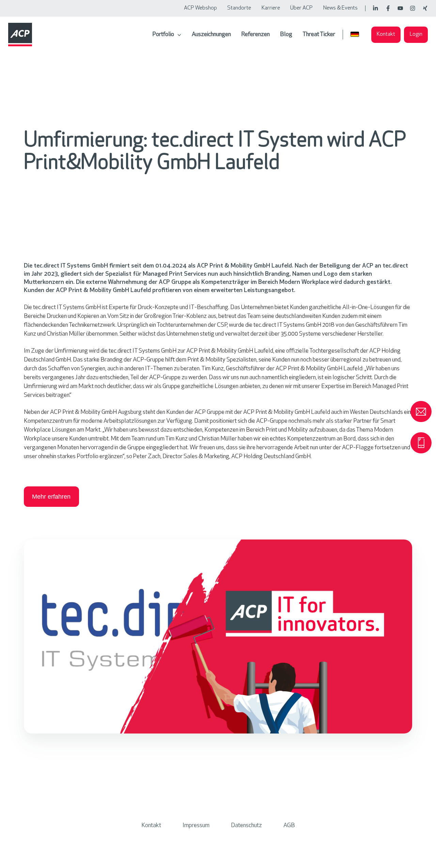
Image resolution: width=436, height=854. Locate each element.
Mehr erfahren (51, 496)
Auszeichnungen (211, 35)
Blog (286, 35)
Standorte (239, 8)
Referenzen (255, 35)
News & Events (340, 8)
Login (416, 34)
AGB (289, 826)
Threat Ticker (318, 35)
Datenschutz (246, 826)
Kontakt (386, 34)
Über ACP (301, 8)
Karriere (271, 8)
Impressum (196, 826)
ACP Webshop (200, 8)
